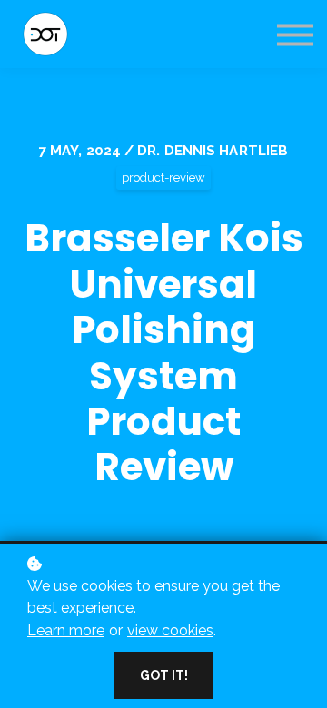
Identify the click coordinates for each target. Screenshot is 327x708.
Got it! (164, 675)
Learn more (65, 630)
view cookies (170, 630)
